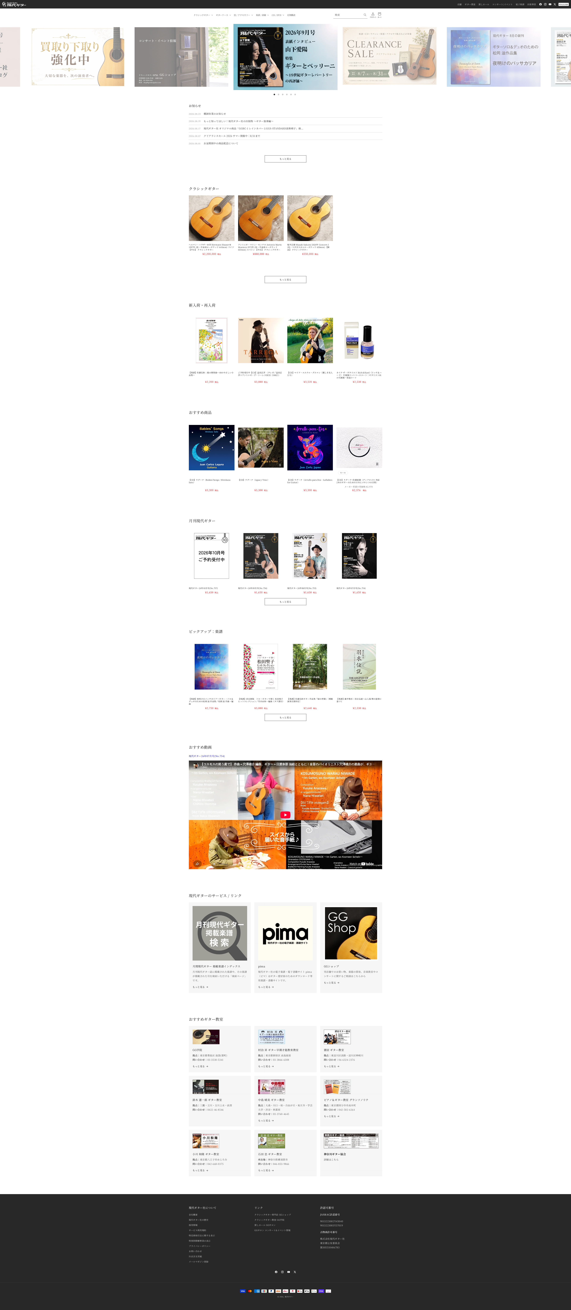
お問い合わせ (195, 1251)
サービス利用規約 (197, 1230)
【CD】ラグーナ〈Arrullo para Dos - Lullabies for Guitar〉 (309, 481)
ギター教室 (470, 4)
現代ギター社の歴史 (198, 1219)
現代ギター (289, 1296)
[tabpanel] (285, 57)
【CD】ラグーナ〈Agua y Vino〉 (253, 480)
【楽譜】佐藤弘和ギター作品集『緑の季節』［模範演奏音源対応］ (310, 700)
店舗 (459, 4)
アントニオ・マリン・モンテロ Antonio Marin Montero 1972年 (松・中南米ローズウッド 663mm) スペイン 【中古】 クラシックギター (260, 247)
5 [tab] (291, 94)
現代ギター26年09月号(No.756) (252, 588)
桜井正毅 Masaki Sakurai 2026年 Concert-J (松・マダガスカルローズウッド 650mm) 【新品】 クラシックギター (308, 247)
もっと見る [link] (264, 987)
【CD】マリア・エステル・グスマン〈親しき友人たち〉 (310, 373)
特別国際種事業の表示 (200, 1240)
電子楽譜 (520, 4)
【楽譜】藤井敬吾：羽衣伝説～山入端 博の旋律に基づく (359, 700)
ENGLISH (563, 4)
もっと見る (285, 158)
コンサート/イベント (502, 4)
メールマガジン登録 (198, 1261)
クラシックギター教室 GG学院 (269, 1219)
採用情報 (193, 1225)
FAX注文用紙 (195, 1256)
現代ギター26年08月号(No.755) (302, 588)
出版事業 (531, 4)
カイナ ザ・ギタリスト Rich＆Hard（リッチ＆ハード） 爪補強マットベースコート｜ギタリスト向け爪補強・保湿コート (359, 375)
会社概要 (193, 1214)
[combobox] (350, 15)
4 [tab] (287, 94)
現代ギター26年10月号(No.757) (203, 588)
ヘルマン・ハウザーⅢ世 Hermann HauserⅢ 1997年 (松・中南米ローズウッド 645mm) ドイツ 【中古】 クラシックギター (211, 247)
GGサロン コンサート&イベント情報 (272, 1230)
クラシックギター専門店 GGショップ (272, 1214)
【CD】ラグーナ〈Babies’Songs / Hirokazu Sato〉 (209, 481)
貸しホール (484, 4)
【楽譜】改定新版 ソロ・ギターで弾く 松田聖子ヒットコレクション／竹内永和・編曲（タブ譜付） (261, 700)
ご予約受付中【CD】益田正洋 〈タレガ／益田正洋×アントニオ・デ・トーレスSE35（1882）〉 (260, 373)
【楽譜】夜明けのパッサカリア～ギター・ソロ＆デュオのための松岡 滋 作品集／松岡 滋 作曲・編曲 (211, 701)
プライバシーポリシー (200, 1245)
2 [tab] (278, 94)
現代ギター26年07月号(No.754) (351, 588)
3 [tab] (282, 94)
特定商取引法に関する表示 (202, 1235)
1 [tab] (274, 94)
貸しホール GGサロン (265, 1225)
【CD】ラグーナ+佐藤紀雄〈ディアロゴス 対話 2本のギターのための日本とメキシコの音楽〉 (359, 481)
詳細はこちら (331, 1159)
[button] (203, 15)
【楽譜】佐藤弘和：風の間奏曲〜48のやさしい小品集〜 (211, 373)
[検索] (365, 15)
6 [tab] (295, 94)
